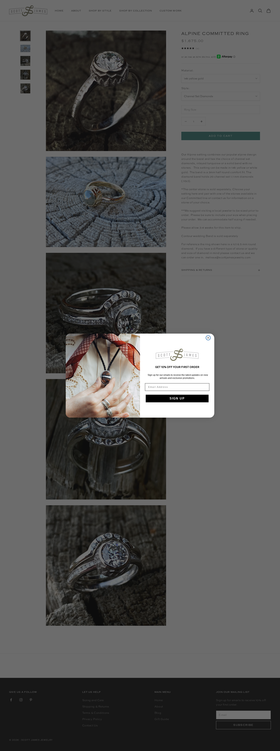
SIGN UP (177, 398)
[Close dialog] (208, 337)
